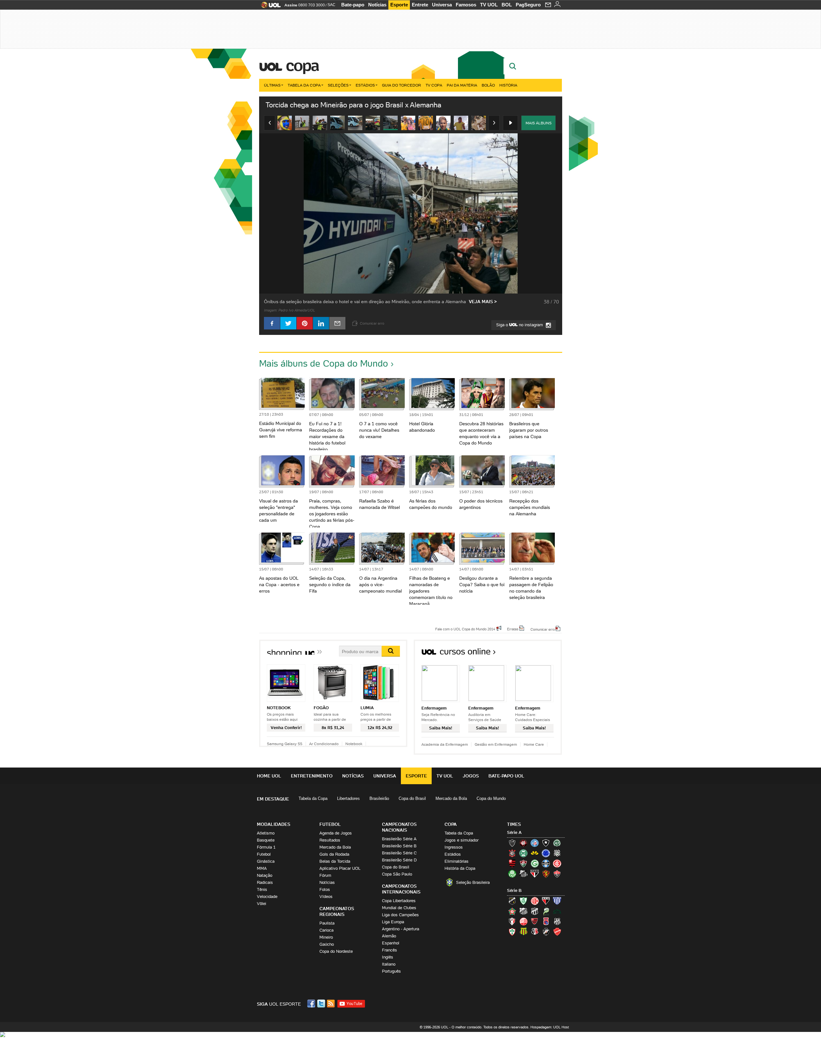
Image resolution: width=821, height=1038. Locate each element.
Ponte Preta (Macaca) (557, 921)
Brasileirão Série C (399, 853)
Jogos (471, 776)
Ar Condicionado (324, 743)
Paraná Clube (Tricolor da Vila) (546, 921)
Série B (514, 890)
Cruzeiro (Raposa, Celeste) (546, 853)
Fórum (325, 875)
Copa (302, 65)
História (508, 85)
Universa (442, 4)
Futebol (264, 854)
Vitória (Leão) (557, 873)
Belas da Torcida (334, 861)
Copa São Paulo (397, 874)
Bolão (488, 85)
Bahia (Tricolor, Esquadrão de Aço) (534, 843)
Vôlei (261, 903)
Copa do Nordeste (336, 951)
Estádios (365, 85)
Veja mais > (483, 301)
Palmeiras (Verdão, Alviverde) (512, 873)
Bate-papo (352, 4)
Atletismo (266, 833)
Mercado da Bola (451, 798)
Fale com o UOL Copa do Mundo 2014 (465, 629)
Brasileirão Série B (399, 846)
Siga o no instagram (520, 325)
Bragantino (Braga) (523, 911)
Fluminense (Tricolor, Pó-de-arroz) (523, 863)
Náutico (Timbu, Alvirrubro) (523, 921)
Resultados (329, 840)
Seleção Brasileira (473, 882)
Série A (514, 832)
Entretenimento (312, 776)
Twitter (321, 1004)
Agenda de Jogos (335, 833)
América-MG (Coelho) (523, 901)
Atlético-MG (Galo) (512, 843)
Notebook (353, 743)
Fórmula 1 (266, 847)
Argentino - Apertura (400, 929)
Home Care (534, 744)
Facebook (312, 1004)
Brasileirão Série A (399, 839)
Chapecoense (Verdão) (557, 843)
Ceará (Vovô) (534, 911)
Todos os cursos (540, 653)
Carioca (326, 930)
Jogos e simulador (461, 840)
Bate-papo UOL (506, 776)
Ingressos (453, 847)
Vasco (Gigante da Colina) (546, 931)
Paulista (326, 923)
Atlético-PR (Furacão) (523, 843)
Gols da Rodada (334, 854)
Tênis (262, 889)
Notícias (377, 4)
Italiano (388, 964)
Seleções (338, 85)
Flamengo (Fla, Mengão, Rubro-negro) (512, 863)
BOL (507, 4)
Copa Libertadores (399, 900)
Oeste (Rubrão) (534, 921)
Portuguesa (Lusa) (512, 931)
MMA (262, 868)
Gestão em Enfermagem (496, 744)
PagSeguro (528, 4)
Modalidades (273, 824)
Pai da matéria (462, 85)
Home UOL (269, 776)
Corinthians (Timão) (512, 853)
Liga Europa (393, 922)
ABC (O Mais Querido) (512, 901)
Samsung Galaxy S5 (284, 743)
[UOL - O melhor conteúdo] (268, 7)
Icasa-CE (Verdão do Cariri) (557, 911)
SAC (331, 5)
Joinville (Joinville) (512, 921)
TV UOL (489, 4)
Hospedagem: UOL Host (549, 1027)
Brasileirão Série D (399, 860)
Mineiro (326, 937)
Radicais (265, 882)
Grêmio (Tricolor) (546, 863)
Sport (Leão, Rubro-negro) (546, 873)
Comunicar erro (542, 629)
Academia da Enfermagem (444, 744)
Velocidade (267, 896)
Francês (389, 950)
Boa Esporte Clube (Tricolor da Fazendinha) (512, 911)
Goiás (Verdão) (534, 863)
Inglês (387, 957)
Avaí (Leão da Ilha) (557, 901)
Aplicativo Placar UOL (339, 868)
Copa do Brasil (412, 798)
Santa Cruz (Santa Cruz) (534, 931)
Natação (264, 875)
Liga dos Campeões (400, 915)
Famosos (466, 4)
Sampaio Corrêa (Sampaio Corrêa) (523, 931)
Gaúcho (326, 944)
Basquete (266, 840)
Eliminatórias (456, 861)
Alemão (389, 936)
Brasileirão (379, 798)
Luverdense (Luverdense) (546, 911)
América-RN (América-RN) (534, 901)
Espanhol (390, 943)
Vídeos (326, 896)
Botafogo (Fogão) (546, 843)
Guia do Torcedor (401, 85)
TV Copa (434, 85)
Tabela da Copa (304, 85)
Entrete (420, 4)
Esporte (399, 4)
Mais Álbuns (539, 122)
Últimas (272, 85)
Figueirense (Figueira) (557, 853)
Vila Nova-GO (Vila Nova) (557, 931)
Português (391, 971)
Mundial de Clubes (399, 907)
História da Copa (459, 868)
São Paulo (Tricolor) (534, 873)
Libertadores (348, 798)
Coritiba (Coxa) (523, 853)
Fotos (324, 889)
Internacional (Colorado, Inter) (557, 863)
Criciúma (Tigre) (534, 853)
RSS (331, 1004)
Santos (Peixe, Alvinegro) (523, 873)
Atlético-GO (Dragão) (546, 901)
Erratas (513, 629)
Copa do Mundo (491, 798)
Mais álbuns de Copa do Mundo (323, 363)
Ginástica (266, 861)
